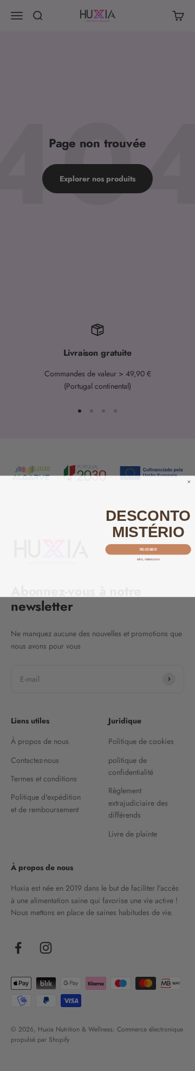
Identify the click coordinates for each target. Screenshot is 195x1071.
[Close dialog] (189, 481)
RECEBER (148, 548)
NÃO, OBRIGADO (147, 558)
